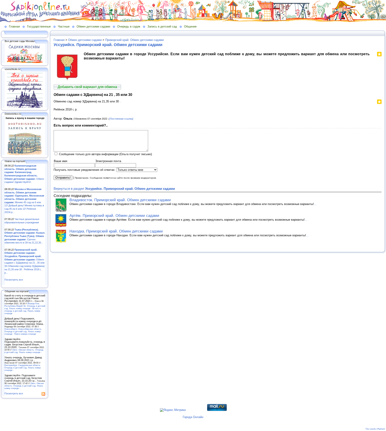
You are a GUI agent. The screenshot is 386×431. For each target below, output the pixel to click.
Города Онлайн (193, 417)
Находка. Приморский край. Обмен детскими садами (116, 231)
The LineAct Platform (375, 429)
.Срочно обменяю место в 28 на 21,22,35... (24, 236)
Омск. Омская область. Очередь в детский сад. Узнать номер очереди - (24, 351)
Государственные (39, 26)
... (315, 204)
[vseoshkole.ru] (25, 107)
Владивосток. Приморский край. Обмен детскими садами (120, 200)
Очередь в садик (128, 26)
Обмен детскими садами (93, 26)
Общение (190, 26)
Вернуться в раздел (114, 188)
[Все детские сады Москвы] (25, 62)
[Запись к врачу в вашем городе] (25, 154)
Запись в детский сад (162, 26)
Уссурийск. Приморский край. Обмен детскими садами (108, 44)
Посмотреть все (13, 279)
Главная (14, 26)
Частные (63, 26)
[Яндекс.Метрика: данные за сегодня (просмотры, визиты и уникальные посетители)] (173, 410)
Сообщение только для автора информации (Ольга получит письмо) (105, 154)
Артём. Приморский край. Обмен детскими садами (114, 215)
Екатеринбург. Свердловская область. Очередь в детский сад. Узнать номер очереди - (22, 367)
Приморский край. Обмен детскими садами (134, 40)
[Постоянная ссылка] (121, 118)
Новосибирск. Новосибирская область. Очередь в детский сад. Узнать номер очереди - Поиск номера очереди (23, 331)
